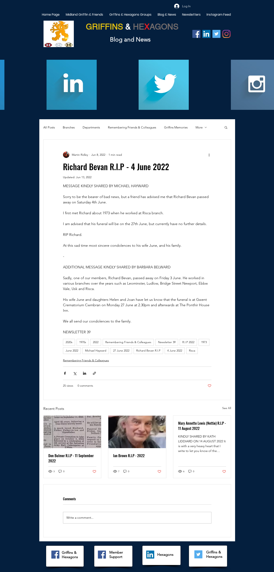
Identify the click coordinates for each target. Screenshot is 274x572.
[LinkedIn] (150, 555)
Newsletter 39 (167, 342)
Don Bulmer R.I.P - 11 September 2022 (71, 458)
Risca (192, 350)
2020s (69, 342)
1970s (82, 342)
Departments (91, 127)
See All (226, 408)
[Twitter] (216, 34)
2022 (95, 342)
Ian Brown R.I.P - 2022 (129, 455)
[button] (226, 127)
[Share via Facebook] (65, 373)
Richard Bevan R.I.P (148, 350)
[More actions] (209, 154)
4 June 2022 (174, 350)
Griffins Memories (176, 127)
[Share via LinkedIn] (84, 373)
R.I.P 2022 (188, 342)
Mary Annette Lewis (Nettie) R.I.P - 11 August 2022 (202, 425)
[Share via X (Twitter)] (75, 373)
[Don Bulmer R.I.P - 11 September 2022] (72, 432)
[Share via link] (94, 373)
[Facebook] (196, 34)
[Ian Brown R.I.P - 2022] (137, 432)
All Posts (49, 127)
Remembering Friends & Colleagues (132, 127)
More (199, 127)
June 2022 (72, 350)
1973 (204, 342)
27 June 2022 (121, 350)
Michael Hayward (95, 350)
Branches (69, 127)
